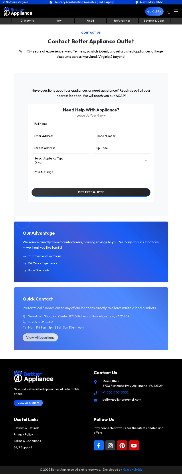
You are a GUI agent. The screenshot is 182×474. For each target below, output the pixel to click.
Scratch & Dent (154, 20)
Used (90, 20)
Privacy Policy (23, 434)
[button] (154, 11)
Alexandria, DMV (139, 2)
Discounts (27, 20)
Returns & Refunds (26, 428)
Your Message (43, 172)
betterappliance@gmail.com (122, 399)
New (59, 20)
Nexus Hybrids (132, 469)
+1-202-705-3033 (116, 392)
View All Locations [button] (40, 337)
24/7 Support (23, 447)
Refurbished (122, 20)
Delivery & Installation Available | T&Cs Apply (73, 2)
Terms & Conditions (27, 441)
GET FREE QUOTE (91, 192)
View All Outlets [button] (28, 403)
